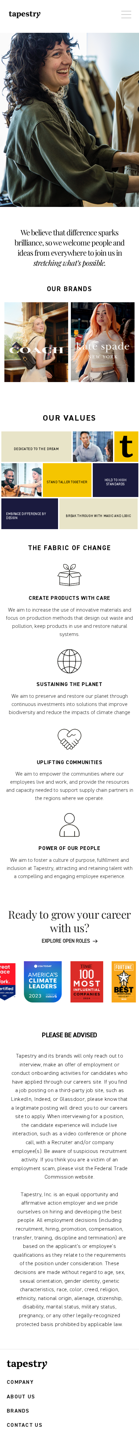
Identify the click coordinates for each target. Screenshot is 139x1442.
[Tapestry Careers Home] (27, 1365)
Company (20, 1382)
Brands (18, 1411)
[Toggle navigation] (124, 11)
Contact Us (25, 1425)
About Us (21, 1397)
